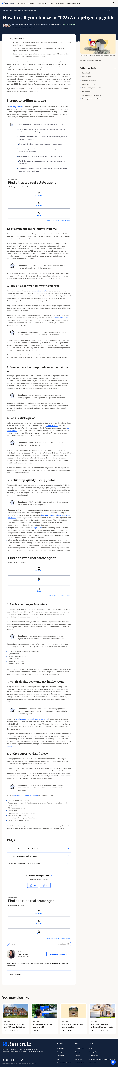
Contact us (78, 1059)
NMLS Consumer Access (30, 1049)
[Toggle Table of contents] (115, 68)
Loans (58, 1059)
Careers (77, 1055)
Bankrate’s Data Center (64, 1063)
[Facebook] (3, 1060)
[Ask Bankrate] (113, 1062)
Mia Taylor (37, 1031)
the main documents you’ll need (25, 796)
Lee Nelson (96, 1031)
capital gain (11, 746)
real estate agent (39, 291)
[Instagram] (11, 1060)
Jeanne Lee (22, 24)
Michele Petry (37, 24)
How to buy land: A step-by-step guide (72, 1025)
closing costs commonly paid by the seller (32, 719)
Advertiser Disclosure (109, 11)
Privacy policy (93, 1052)
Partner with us (79, 1063)
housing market (16, 107)
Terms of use (93, 1063)
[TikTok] (22, 1060)
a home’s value (52, 426)
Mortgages (5, 10)
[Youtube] (18, 1060)
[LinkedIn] (14, 1060)
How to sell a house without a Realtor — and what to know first (101, 1027)
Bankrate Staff (10, 1031)
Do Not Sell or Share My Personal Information (102, 1059)
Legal (90, 1048)
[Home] (8, 3)
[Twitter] (7, 1060)
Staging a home (36, 528)
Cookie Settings (93, 1055)
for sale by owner (61, 318)
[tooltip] (51, 875)
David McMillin (68, 1031)
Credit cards (60, 1055)
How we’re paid (79, 1048)
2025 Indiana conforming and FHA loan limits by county (15, 1027)
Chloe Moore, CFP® (57, 24)
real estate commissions (56, 355)
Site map (77, 1052)
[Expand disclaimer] (115, 60)
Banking (59, 1052)
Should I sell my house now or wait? (42, 1025)
